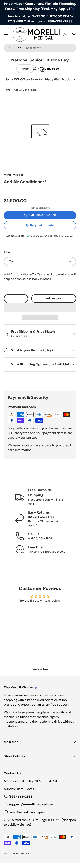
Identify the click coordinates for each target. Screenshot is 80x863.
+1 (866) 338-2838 (40, 538)
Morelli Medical (13, 174)
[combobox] (40, 48)
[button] (40, 307)
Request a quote (42, 225)
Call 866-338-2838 (42, 215)
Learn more (66, 236)
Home (7, 90)
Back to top (40, 669)
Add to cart (53, 298)
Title (7, 252)
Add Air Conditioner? (25, 90)
